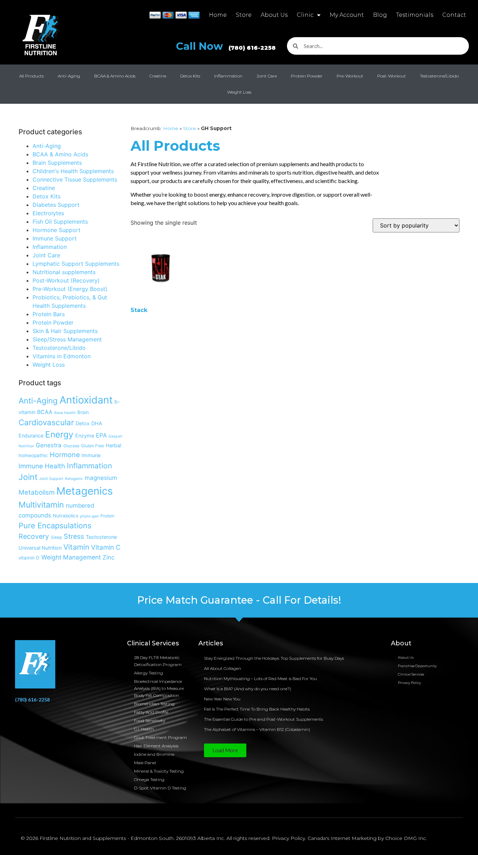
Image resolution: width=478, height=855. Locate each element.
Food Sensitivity (149, 720)
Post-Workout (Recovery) (66, 280)
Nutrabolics (65, 515)
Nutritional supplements (64, 272)
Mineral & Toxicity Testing (159, 771)
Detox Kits (190, 76)
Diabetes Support (56, 204)
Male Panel (145, 762)
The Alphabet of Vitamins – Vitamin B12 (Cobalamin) (257, 729)
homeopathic (33, 455)
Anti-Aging (69, 76)
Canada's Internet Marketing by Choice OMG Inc (367, 838)
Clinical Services (411, 674)
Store (244, 15)
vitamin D (29, 558)
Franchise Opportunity (417, 666)
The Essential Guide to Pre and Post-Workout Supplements (263, 719)
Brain (83, 412)
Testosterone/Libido (439, 76)
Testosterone (101, 537)
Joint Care (266, 76)
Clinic (305, 15)
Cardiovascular (46, 422)
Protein (107, 515)
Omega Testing (149, 779)
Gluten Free (92, 445)
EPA (101, 435)
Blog (380, 15)
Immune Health (42, 466)
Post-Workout (391, 76)
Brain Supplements (57, 162)
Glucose (71, 445)
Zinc (108, 557)
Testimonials (414, 15)
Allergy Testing (148, 673)
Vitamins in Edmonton (62, 356)
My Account (347, 15)
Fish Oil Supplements (60, 221)
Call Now (226, 46)
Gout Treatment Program (160, 737)
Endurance (31, 436)
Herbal (113, 445)
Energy (59, 434)
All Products (31, 76)
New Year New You (222, 698)
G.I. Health (144, 729)
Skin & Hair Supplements (65, 330)
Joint (28, 477)
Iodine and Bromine (154, 754)
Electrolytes (48, 213)
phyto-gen (89, 516)
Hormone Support (56, 229)
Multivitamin (41, 505)
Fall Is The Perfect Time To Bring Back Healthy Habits (257, 709)
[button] (225, 750)
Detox (83, 423)
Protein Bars (49, 314)
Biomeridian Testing (154, 703)
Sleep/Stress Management (67, 339)
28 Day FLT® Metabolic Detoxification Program (158, 661)
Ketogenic (74, 478)
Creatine (157, 76)
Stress (74, 536)
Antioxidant (86, 400)
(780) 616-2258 (32, 700)
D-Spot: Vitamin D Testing (160, 787)
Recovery (34, 536)
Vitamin (76, 547)
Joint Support (51, 478)
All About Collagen (222, 668)
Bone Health (65, 412)
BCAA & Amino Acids (114, 76)
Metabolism (37, 492)
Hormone (65, 454)
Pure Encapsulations (55, 525)
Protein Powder (307, 76)
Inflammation (228, 76)
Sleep (56, 537)
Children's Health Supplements (73, 171)
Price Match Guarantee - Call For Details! (239, 600)
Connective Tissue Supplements (75, 179)
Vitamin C (106, 547)
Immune (91, 455)
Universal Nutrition (40, 548)
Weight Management (71, 557)
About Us (274, 15)
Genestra (49, 445)
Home (218, 15)
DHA (96, 423)
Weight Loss (239, 92)
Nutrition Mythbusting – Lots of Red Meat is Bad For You (260, 678)
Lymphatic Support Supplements (76, 263)
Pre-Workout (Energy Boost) (70, 288)
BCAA (44, 412)
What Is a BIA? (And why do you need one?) (247, 688)
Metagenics (84, 491)
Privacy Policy (409, 683)
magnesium (101, 477)
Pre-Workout (350, 76)
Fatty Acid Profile (151, 712)
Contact (454, 15)
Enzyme (84, 436)
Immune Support (55, 238)
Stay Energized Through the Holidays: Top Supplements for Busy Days (274, 658)
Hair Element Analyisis (156, 745)
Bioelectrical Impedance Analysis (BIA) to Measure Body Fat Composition (159, 688)
